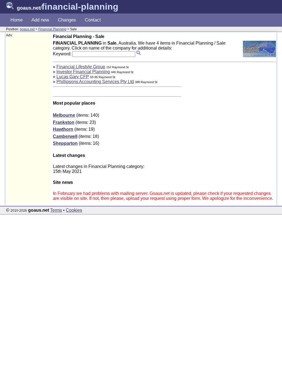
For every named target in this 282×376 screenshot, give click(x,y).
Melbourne (64, 115)
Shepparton (65, 143)
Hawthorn (63, 129)
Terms (56, 210)
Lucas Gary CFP (72, 76)
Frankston (63, 122)
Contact (93, 20)
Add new (40, 20)
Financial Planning (52, 29)
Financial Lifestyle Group (80, 66)
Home (16, 20)
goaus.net (27, 29)
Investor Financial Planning (83, 71)
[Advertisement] (28, 120)
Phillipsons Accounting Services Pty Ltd (95, 81)
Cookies (74, 210)
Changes (67, 20)
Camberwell (65, 136)
